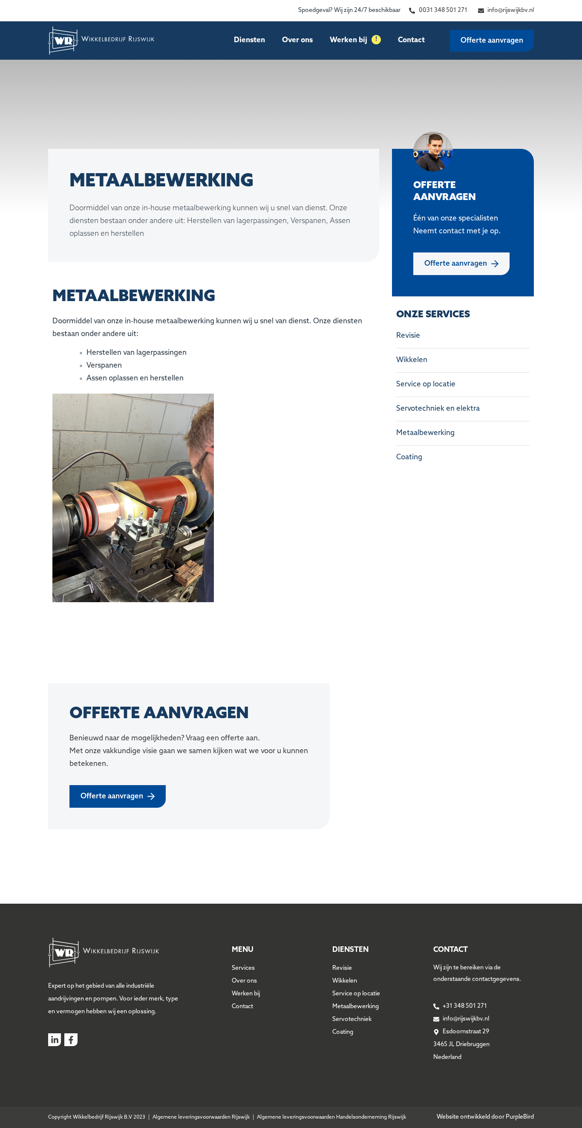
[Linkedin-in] (54, 1039)
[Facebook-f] (70, 1039)
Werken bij (353, 40)
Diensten (249, 40)
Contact (411, 40)
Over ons (297, 40)
